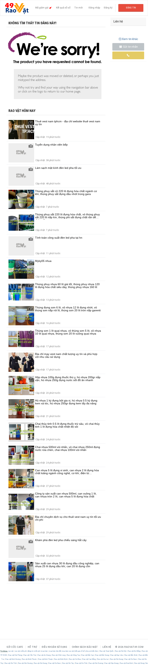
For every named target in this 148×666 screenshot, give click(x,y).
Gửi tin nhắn (130, 46)
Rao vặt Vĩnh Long (58, 655)
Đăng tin (131, 7)
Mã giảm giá (42, 7)
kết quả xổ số (80, 651)
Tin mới (78, 7)
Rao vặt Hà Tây (68, 663)
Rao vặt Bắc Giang (102, 655)
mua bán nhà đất (55, 651)
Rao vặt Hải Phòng (15, 655)
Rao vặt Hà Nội (120, 651)
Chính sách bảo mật (85, 647)
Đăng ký (108, 7)
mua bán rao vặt (68, 651)
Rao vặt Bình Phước (29, 659)
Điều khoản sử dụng (54, 647)
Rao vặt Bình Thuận (45, 659)
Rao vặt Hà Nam (130, 659)
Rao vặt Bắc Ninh (131, 655)
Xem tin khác (130, 39)
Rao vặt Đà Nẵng (134, 651)
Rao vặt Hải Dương (25, 663)
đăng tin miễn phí (34, 651)
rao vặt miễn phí (21, 651)
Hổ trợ (32, 647)
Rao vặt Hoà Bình (126, 663)
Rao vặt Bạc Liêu (117, 655)
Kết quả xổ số (63, 7)
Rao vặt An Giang (44, 655)
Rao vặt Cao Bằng (89, 659)
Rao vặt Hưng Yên (141, 663)
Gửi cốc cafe (15, 647)
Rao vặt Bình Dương (13, 659)
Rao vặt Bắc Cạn (87, 655)
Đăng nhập (94, 7)
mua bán (44, 651)
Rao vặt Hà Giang (116, 659)
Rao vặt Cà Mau (74, 659)
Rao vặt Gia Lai (103, 659)
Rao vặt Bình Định (61, 659)
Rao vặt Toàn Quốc (106, 651)
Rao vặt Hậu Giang (111, 663)
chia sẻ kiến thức (92, 651)
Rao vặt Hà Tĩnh (10, 663)
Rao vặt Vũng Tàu (73, 655)
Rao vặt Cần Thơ (30, 655)
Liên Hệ (107, 647)
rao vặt (10, 651)
